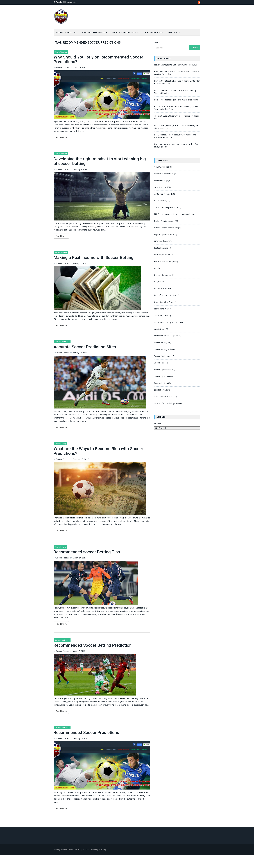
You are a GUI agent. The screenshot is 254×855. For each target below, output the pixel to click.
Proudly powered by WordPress (67, 849)
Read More (61, 137)
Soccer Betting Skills (163, 349)
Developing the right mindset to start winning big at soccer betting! (100, 161)
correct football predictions (166, 207)
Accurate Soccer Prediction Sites (85, 346)
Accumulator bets (162, 167)
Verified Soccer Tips (66, 32)
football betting (161, 248)
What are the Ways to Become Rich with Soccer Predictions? (98, 451)
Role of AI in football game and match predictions (176, 99)
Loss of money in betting (165, 295)
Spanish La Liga (161, 383)
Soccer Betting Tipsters (94, 32)
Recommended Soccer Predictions (86, 732)
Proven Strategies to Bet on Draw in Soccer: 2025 (175, 65)
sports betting (160, 390)
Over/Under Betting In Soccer (167, 322)
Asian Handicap (161, 180)
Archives (157, 423)
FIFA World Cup (161, 241)
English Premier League (164, 221)
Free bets (158, 268)
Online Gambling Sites (163, 302)
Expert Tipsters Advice (164, 234)
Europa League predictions (166, 227)
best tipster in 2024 (162, 187)
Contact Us (174, 32)
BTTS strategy (160, 200)
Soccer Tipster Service (163, 369)
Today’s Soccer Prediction (125, 32)
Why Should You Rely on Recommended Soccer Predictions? (98, 59)
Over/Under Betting (162, 315)
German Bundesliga (162, 275)
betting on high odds (163, 194)
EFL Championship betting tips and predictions (174, 214)
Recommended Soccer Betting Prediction (93, 645)
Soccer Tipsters (61, 52)
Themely (102, 849)
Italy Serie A (159, 281)
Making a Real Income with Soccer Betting (93, 257)
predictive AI (159, 329)
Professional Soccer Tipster (166, 335)
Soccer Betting (60, 443)
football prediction (162, 254)
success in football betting (165, 396)
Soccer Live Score (154, 32)
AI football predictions (164, 173)
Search (157, 42)
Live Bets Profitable (162, 288)
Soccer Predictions (62, 341)
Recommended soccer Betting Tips (87, 551)
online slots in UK (161, 308)
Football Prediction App (164, 261)
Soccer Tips (159, 362)
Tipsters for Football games (166, 403)
